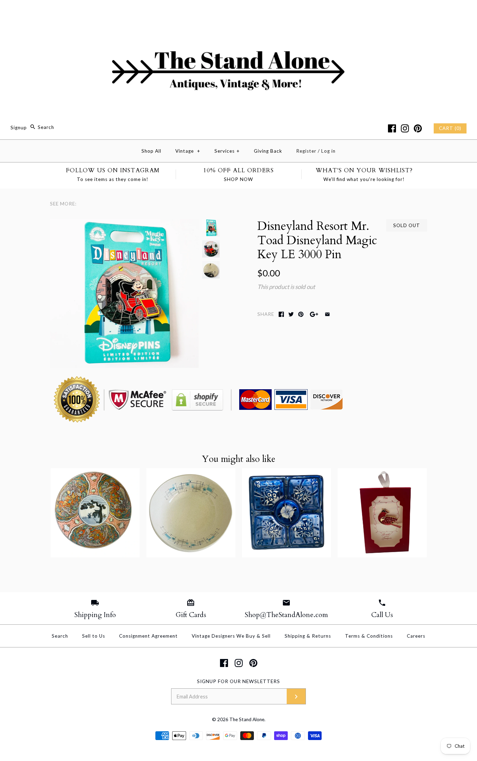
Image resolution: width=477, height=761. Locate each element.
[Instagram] (405, 128)
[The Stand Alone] (238, 11)
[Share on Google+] (314, 314)
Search (60, 636)
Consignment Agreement (148, 636)
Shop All (151, 151)
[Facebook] (392, 128)
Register (306, 151)
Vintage (187, 151)
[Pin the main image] (300, 314)
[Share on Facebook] (281, 314)
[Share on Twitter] (291, 314)
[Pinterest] (418, 128)
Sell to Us (93, 636)
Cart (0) (450, 128)
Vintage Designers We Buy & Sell (231, 636)
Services (227, 151)
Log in (328, 151)
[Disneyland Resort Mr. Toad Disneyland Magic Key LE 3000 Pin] (124, 223)
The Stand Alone (246, 719)
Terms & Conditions (369, 636)
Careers (416, 636)
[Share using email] (327, 314)
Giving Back (268, 151)
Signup (18, 127)
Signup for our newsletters (238, 681)
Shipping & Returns (308, 636)
